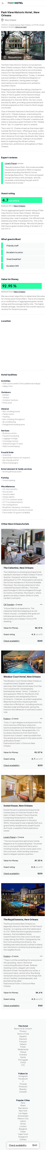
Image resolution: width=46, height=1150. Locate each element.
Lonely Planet (11, 163)
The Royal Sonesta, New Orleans (21, 919)
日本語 (23, 1062)
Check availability (11, 641)
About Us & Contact (23, 1028)
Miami (23, 1105)
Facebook (23, 1078)
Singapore (23, 1136)
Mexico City (23, 1118)
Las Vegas (23, 1113)
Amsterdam (23, 1116)
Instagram (23, 1076)
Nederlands (23, 1049)
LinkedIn (23, 1091)
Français (23, 1041)
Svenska (23, 1054)
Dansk (23, 1057)
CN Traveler (9, 604)
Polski (23, 1047)
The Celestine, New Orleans (18, 567)
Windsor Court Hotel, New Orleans (22, 676)
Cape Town (23, 1134)
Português (23, 1060)
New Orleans (10, 20)
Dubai (23, 1131)
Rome (23, 1123)
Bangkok (23, 1129)
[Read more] (41, 604)
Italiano (23, 1044)
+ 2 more (18, 604)
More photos (14, 57)
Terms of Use (23, 1033)
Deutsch (23, 1039)
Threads (23, 1084)
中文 (23, 1065)
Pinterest (23, 1086)
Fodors (7, 718)
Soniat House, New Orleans (18, 805)
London (23, 1126)
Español (23, 1036)
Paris (23, 1103)
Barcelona (23, 1108)
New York (23, 1110)
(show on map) (21, 27)
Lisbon (23, 1121)
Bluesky (23, 1089)
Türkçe (23, 1052)
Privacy (23, 1031)
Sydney (23, 1139)
